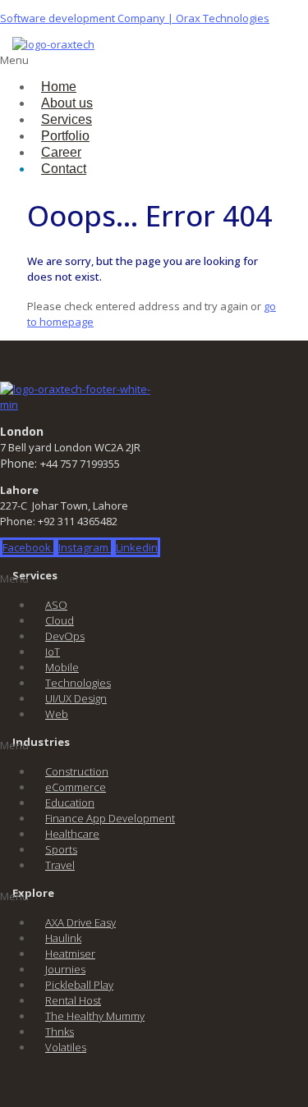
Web (56, 714)
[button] (73, 60)
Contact (63, 169)
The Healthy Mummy (95, 1016)
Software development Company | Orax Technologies (134, 18)
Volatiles (65, 1047)
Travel (60, 865)
